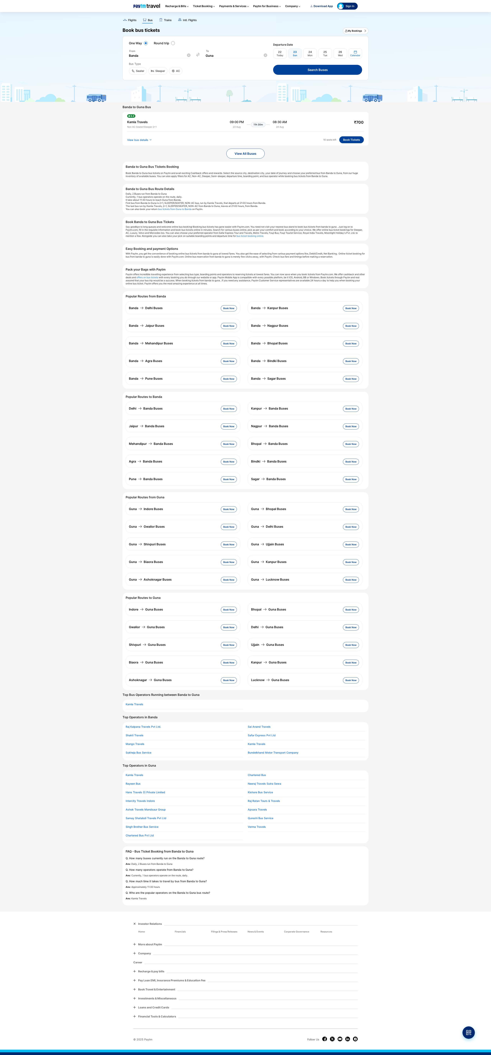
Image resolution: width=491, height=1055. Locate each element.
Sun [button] (295, 55)
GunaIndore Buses (146, 509)
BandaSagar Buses (268, 378)
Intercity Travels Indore (140, 800)
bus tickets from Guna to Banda (175, 209)
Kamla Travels (134, 704)
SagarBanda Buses (268, 479)
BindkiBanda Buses (269, 461)
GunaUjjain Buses (267, 544)
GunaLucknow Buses (270, 579)
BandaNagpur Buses (269, 326)
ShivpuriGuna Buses (147, 645)
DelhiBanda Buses (146, 408)
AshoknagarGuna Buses (150, 680)
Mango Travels (135, 744)
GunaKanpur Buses (269, 562)
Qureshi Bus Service (260, 818)
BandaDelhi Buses (146, 308)
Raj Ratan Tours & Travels (264, 800)
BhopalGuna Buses (268, 609)
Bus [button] (150, 20)
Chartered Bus (257, 775)
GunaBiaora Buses (146, 562)
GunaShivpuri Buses (147, 544)
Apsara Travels (257, 809)
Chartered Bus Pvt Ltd (140, 835)
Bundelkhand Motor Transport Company (273, 752)
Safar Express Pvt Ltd (262, 735)
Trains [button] (168, 20)
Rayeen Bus (133, 783)
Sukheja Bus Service (138, 752)
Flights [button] (132, 20)
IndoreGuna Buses (146, 609)
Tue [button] (325, 55)
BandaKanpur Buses (269, 308)
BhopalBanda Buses (269, 444)
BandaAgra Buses (145, 361)
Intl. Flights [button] (190, 20)
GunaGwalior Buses (147, 526)
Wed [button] (340, 55)
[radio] (139, 43)
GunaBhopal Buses (268, 509)
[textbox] (159, 55)
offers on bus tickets (147, 277)
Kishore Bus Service (260, 792)
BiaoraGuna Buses (146, 662)
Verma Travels (257, 826)
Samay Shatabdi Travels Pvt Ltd (146, 818)
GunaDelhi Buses (267, 526)
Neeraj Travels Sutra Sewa (264, 783)
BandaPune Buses (146, 378)
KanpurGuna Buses (269, 662)
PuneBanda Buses (146, 479)
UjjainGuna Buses (267, 645)
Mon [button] (310, 55)
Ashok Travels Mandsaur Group (146, 809)
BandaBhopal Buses (269, 343)
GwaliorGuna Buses (147, 627)
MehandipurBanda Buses (151, 444)
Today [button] (280, 55)
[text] (245, 19)
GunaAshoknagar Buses (150, 579)
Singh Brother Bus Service (142, 826)
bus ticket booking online (249, 236)
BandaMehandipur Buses (151, 343)
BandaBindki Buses (269, 361)
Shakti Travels (134, 735)
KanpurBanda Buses (269, 408)
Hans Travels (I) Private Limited (145, 792)
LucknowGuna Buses (270, 680)
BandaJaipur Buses (146, 326)
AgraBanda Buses (145, 461)
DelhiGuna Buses (267, 627)
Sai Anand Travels (259, 726)
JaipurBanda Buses (146, 426)
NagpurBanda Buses (269, 426)
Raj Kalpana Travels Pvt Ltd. (143, 726)
